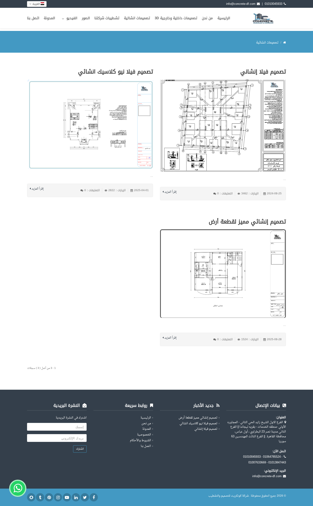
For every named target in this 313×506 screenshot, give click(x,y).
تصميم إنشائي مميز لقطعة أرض (247, 221)
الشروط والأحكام (140, 440)
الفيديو (71, 18)
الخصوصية (144, 435)
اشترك (80, 448)
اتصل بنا (33, 18)
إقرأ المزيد (170, 192)
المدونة (49, 18)
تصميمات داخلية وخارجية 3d (176, 18)
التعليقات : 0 (225, 193)
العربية (36, 4)
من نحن (207, 18)
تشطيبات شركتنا (106, 18)
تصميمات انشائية (137, 18)
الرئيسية (223, 18)
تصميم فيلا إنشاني (263, 71)
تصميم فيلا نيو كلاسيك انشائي (115, 71)
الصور (86, 18)
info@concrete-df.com (240, 4)
